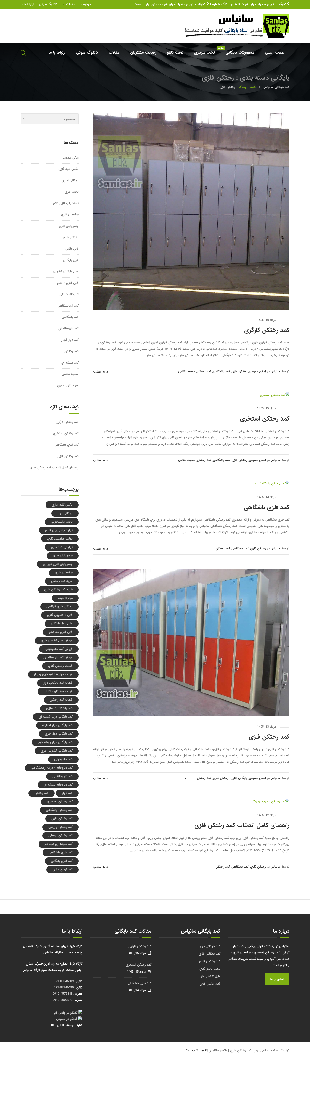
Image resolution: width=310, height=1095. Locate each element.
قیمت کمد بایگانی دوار (58, 682)
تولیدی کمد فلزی (62, 547)
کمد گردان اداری (63, 869)
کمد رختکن (204, 371)
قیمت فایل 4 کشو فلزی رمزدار (53, 674)
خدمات (70, 4)
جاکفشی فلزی (70, 214)
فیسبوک (190, 1050)
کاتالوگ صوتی (48, 4)
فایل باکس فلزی (210, 983)
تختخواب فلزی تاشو (65, 203)
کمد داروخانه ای (68, 328)
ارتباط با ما (27, 4)
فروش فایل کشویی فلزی (57, 640)
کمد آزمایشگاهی (68, 305)
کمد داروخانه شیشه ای (58, 784)
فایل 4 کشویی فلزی (60, 615)
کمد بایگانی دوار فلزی (59, 733)
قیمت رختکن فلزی (60, 665)
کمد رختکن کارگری (266, 330)
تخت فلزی (72, 191)
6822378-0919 (62, 1000)
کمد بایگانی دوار (210, 946)
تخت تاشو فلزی (209, 968)
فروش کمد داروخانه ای (58, 657)
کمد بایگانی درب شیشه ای (56, 716)
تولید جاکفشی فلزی (60, 538)
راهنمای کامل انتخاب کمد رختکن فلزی (241, 825)
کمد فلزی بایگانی (62, 861)
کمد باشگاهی (221, 371)
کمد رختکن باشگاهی (59, 810)
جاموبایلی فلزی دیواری (58, 564)
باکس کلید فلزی (68, 169)
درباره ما (85, 4)
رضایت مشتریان (143, 52)
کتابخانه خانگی (69, 294)
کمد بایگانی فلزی (209, 953)
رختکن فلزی (239, 371)
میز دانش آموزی (68, 385)
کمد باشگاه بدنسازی (59, 708)
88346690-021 (64, 987)
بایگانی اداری (238, 778)
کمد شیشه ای (70, 362)
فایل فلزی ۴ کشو (68, 283)
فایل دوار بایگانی (62, 623)
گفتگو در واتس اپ (66, 1012)
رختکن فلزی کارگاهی (59, 606)
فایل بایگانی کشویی (66, 271)
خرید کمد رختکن (62, 581)
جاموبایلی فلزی (69, 226)
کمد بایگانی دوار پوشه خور (55, 742)
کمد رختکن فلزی (269, 737)
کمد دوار (67, 793)
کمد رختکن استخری (264, 418)
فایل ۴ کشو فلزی (209, 976)
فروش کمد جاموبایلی (59, 648)
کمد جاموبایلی (63, 759)
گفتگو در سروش (66, 1019)
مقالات (114, 52)
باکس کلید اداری (62, 504)
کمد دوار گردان (69, 339)
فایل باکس (72, 248)
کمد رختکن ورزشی (60, 827)
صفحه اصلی (275, 52)
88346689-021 (64, 981)
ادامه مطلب (100, 371)
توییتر (202, 1050)
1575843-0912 (62, 993)
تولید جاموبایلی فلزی (59, 530)
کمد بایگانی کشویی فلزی (57, 750)
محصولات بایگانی (237, 51)
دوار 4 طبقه (65, 598)
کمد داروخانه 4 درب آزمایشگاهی (52, 767)
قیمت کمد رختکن (61, 699)
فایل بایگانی (71, 260)
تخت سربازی (204, 52)
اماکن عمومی (257, 371)
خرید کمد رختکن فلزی (58, 589)
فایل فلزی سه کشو (61, 632)
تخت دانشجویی (62, 521)
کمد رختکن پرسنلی (60, 835)
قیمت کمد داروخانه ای (58, 691)
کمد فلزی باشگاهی (266, 507)
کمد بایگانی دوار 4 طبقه (57, 725)
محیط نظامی (186, 371)
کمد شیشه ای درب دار (59, 844)
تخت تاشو (175, 52)
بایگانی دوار (65, 513)
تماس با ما (277, 979)
